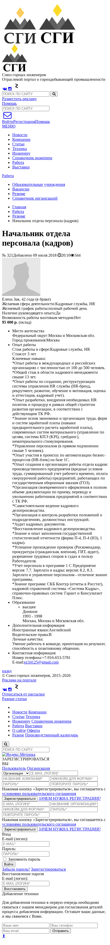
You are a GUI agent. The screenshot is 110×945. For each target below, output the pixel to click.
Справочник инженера (32, 158)
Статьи (18, 144)
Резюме (18, 216)
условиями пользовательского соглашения (39, 793)
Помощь (9, 103)
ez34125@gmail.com (41, 662)
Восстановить (15, 889)
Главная (19, 207)
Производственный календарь (51, 735)
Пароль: (9, 849)
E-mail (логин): (15, 839)
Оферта (33, 730)
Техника (19, 148)
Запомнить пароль (23, 859)
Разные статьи (14, 699)
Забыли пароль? (16, 869)
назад (7, 671)
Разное (18, 735)
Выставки (21, 167)
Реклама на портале (19, 680)
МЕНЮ (8, 126)
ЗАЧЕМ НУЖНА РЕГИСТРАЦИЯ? (70, 798)
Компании (21, 139)
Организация (38, 768)
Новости (19, 135)
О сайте (19, 730)
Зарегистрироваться (20, 799)
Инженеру (21, 153)
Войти (8, 864)
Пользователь (14, 768)
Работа (18, 162)
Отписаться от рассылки (23, 694)
